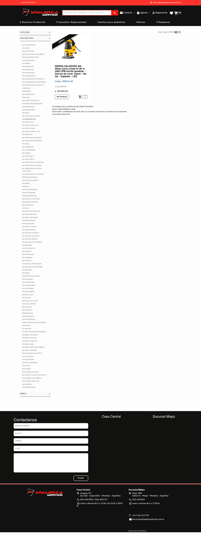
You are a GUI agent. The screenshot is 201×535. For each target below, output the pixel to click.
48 (170, 32)
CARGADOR (28, 134)
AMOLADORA (28, 51)
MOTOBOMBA (29, 282)
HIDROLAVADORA (30, 214)
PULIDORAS (27, 310)
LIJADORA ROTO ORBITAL (32, 242)
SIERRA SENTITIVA (30, 350)
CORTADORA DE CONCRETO (33, 174)
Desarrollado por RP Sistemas (137, 531)
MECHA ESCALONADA (31, 276)
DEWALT (26, 183)
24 (167, 32)
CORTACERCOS (29, 159)
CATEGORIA (35, 32)
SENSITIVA (27, 329)
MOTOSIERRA (28, 288)
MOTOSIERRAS (29, 291)
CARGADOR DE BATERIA (32, 138)
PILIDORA (27, 298)
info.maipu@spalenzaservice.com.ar (167, 3)
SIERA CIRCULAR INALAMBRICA (34, 332)
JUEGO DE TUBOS (30, 227)
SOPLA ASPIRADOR (30, 363)
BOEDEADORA (28, 94)
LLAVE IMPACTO (29, 248)
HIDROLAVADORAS (30, 217)
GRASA (26, 208)
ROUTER (26, 325)
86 (172, 32)
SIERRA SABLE (28, 344)
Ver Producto (62, 97)
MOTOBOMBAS (29, 285)
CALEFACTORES (29, 128)
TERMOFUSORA (29, 387)
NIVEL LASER (28, 295)
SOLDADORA (28, 356)
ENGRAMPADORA (30, 196)
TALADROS (27, 384)
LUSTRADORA (28, 254)
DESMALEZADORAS (30, 180)
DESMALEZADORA (30, 177)
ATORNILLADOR (29, 76)
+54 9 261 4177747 (140, 515)
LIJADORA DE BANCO (31, 233)
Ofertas (141, 22)
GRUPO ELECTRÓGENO (31, 211)
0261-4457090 (86, 500)
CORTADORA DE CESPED (32, 165)
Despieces (164, 22)
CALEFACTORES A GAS (31, 131)
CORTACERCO (28, 156)
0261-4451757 (101, 500)
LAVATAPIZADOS (29, 230)
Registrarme (161, 13)
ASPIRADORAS (29, 73)
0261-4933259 (138, 500)
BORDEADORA (29, 107)
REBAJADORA (28, 316)
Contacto (127, 13)
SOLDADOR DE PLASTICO (32, 353)
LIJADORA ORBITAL (30, 239)
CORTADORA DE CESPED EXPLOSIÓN (32, 169)
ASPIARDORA (28, 66)
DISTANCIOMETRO (30, 189)
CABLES (26, 113)
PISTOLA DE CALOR (30, 301)
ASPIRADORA (28, 70)
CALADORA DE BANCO (31, 116)
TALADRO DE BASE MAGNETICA (35, 375)
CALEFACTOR (28, 122)
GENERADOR (28, 205)
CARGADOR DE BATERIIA (32, 141)
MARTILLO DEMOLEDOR (32, 264)
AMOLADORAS (29, 60)
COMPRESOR (28, 147)
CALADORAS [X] (29, 119)
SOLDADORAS (28, 359)
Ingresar (144, 13)
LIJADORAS (27, 245)
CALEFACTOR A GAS (30, 125)
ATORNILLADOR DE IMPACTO (34, 79)
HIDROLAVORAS (29, 220)
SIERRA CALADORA (30, 335)
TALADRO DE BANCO (31, 372)
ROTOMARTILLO (29, 319)
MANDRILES (28, 257)
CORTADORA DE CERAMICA (33, 162)
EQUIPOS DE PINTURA (31, 199)
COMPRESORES (29, 150)
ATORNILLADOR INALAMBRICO (34, 82)
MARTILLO (27, 260)
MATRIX (26, 273)
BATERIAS (27, 91)
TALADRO (27, 369)
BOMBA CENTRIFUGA (31, 100)
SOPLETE (26, 366)
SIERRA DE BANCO (30, 341)
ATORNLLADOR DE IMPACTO (33, 85)
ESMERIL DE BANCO (30, 202)
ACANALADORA (29, 45)
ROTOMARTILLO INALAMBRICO (34, 322)
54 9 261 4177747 (28, 3)
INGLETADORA (28, 224)
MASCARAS (27, 270)
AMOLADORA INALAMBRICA (34, 54)
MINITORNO (28, 279)
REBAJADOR (28, 313)
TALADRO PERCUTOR (31, 381)
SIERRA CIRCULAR (30, 338)
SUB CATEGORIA (35, 38)
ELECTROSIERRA (29, 193)
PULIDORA (27, 307)
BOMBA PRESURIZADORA (33, 104)
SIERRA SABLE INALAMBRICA (34, 347)
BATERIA (26, 88)
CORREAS (27, 153)
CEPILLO (26, 144)
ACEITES (26, 48)
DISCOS (26, 186)
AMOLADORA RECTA (31, 57)
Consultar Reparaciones (72, 22)
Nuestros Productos (33, 22)
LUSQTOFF (27, 251)
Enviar (81, 478)
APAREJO (27, 63)
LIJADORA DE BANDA (31, 236)
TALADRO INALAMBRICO (32, 378)
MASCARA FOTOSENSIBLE (33, 267)
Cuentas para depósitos (111, 22)
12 (165, 32)
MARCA (35, 394)
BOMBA (26, 97)
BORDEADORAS (29, 110)
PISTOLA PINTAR (29, 304)
